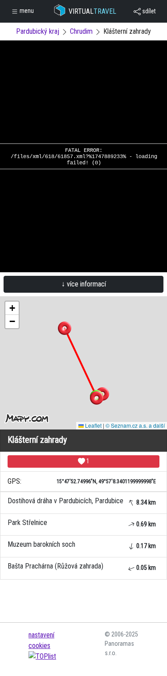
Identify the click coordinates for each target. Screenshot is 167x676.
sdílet (148, 11)
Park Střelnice (82, 523)
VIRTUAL (92, 11)
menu (26, 10)
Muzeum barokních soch (82, 544)
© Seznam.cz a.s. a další (135, 425)
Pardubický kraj (37, 31)
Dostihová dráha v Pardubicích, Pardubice (82, 501)
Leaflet (93, 425)
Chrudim (81, 31)
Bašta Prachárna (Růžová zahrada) (82, 566)
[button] (64, 328)
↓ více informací (83, 284)
